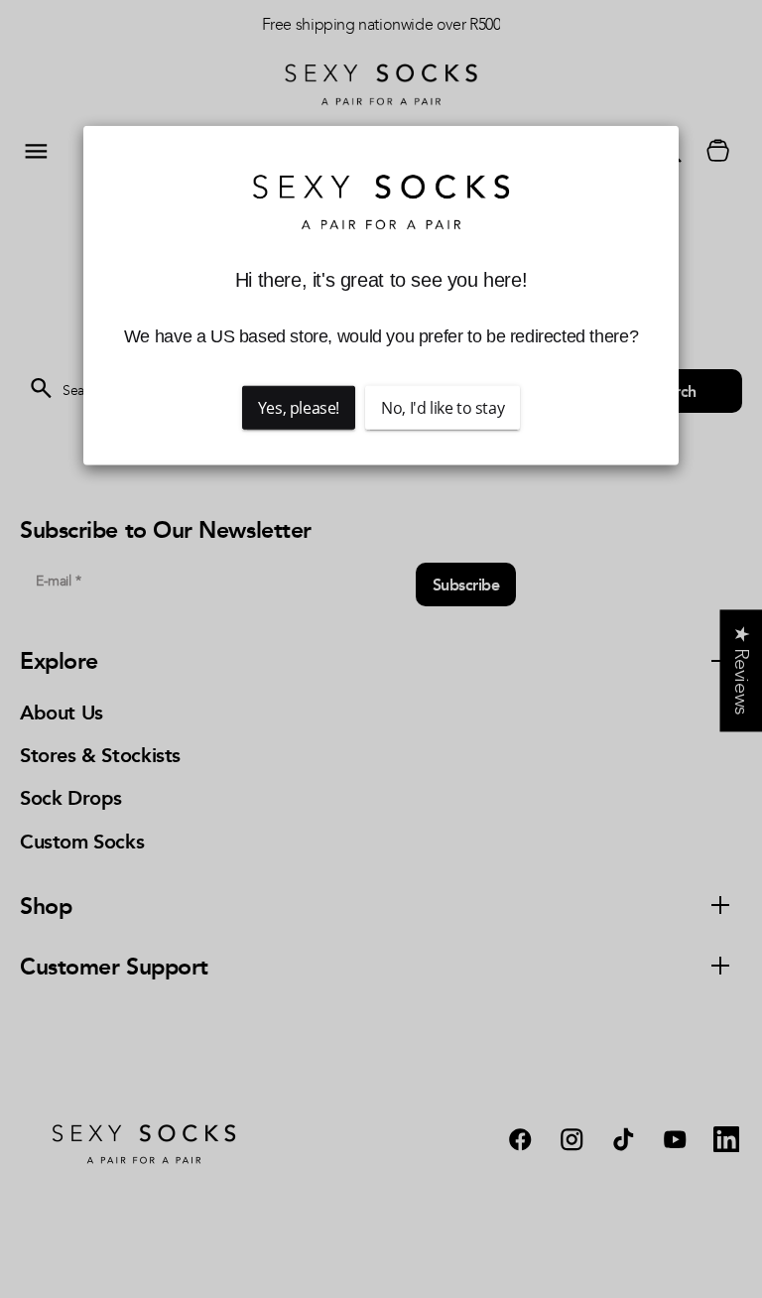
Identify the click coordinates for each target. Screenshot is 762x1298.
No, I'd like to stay (442, 408)
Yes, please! (298, 408)
